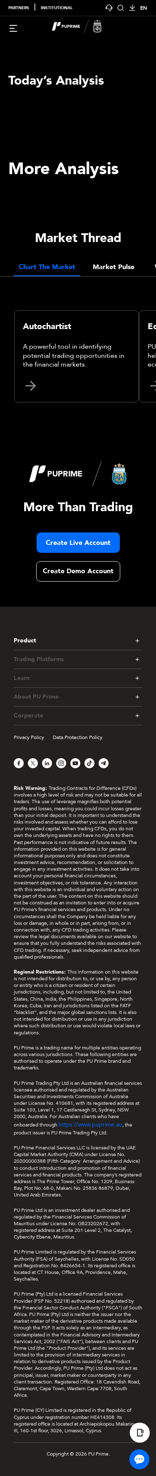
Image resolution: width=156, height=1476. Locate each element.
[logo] (83, 27)
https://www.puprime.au (90, 1125)
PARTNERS (18, 7)
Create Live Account (78, 542)
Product (25, 640)
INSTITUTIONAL (56, 7)
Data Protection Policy (77, 737)
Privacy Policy (29, 737)
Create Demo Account (78, 571)
